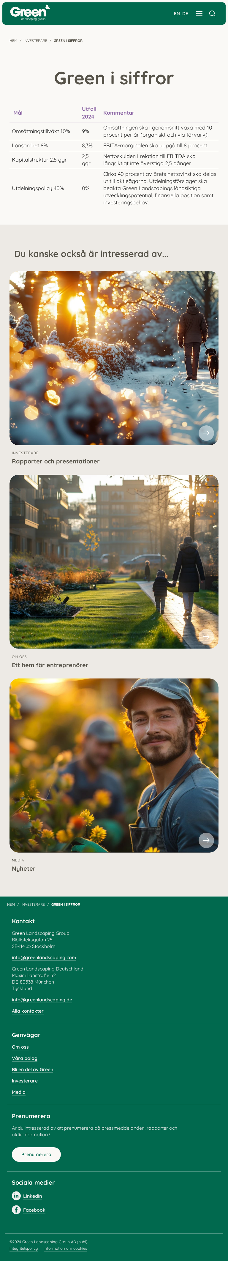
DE (185, 13)
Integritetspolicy (24, 1248)
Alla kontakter (28, 1011)
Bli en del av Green (32, 1069)
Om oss (20, 1047)
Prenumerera (36, 1154)
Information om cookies (65, 1248)
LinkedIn (32, 1196)
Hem (13, 40)
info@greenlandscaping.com (44, 957)
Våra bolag (24, 1058)
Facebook (34, 1210)
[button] (199, 13)
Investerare (35, 40)
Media (19, 1092)
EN (177, 13)
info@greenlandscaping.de (42, 1000)
